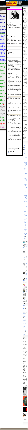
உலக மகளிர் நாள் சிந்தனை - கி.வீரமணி (25, 216)
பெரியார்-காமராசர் (24, 322)
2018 (24, 145)
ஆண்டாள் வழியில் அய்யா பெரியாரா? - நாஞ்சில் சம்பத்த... (25, 173)
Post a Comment (8, 153)
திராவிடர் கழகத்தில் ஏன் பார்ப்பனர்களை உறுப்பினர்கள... (25, 194)
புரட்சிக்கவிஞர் (24, 320)
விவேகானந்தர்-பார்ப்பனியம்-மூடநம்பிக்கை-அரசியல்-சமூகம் (25, 332)
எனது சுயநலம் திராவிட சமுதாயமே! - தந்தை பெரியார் (25, 218)
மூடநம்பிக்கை (24, 331)
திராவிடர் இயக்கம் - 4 (25, 222)
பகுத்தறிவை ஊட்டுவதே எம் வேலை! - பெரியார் (25, 192)
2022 (24, 142)
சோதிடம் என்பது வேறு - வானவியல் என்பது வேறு (25, 181)
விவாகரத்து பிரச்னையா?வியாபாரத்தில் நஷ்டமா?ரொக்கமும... (25, 227)
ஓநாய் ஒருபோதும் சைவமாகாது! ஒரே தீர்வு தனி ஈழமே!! (25, 167)
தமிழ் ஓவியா (8, 1)
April (24, 155)
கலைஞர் (23, 310)
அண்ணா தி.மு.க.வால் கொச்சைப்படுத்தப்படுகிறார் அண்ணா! (25, 157)
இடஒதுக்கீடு (24, 308)
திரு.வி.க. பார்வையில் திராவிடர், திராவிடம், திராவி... (25, 200)
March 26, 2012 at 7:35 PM (10, 152)
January (24, 236)
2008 (24, 239)
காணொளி (24, 311)
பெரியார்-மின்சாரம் (24, 330)
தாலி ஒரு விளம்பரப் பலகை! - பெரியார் (10, 9)
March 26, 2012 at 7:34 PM (10, 112)
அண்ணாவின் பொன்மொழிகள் (26, 263)
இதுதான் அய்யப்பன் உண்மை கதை (26, 284)
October (24, 151)
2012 (24, 149)
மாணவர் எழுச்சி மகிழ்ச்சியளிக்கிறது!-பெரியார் (26, 273)
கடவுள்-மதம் (24, 309)
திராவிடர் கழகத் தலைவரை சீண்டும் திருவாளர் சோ (25, 159)
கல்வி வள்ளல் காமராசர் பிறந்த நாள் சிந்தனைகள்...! (26, 252)
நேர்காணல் (24, 313)
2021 (24, 143)
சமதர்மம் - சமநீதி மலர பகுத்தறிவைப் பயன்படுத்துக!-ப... (25, 232)
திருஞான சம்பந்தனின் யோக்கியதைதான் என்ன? (25, 230)
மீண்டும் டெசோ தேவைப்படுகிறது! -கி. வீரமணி (25, 175)
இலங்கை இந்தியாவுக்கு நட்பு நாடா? (25, 203)
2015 (24, 147)
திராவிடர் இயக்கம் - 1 (25, 229)
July (24, 153)
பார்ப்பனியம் (24, 315)
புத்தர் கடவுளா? (25, 214)
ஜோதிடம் (24, 334)
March (24, 156)
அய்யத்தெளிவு (24, 305)
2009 (24, 238)
